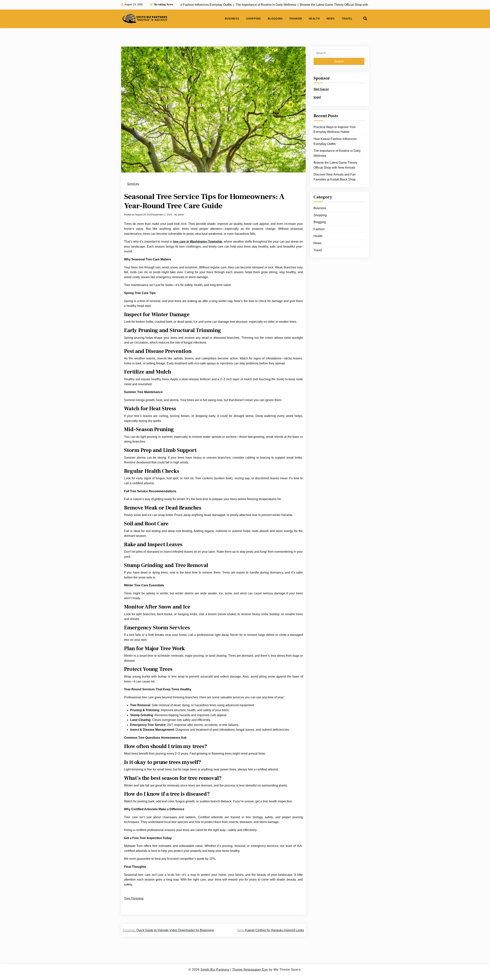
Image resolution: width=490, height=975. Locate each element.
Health (314, 18)
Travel (347, 18)
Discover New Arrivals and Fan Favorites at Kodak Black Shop (335, 177)
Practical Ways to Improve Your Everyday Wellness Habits (335, 129)
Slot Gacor (321, 89)
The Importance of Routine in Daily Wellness (337, 153)
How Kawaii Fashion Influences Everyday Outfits (335, 141)
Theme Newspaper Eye (250, 969)
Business (232, 18)
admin (181, 215)
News (331, 18)
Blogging (275, 18)
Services (133, 183)
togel (317, 97)
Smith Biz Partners (215, 969)
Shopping (253, 18)
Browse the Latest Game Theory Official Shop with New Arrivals (335, 165)
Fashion (296, 18)
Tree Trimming (134, 898)
